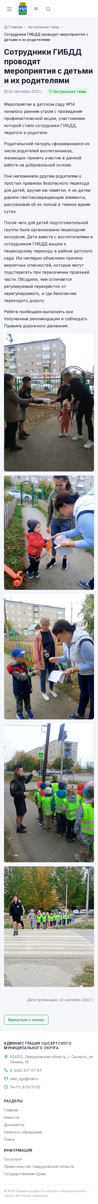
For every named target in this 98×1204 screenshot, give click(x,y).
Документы (14, 1125)
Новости (11, 1117)
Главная (11, 1110)
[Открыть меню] (9, 9)
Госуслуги (13, 1159)
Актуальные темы (43, 27)
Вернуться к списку (26, 1020)
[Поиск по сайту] (48, 9)
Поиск (9, 1139)
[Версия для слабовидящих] (36, 8)
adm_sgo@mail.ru (24, 1079)
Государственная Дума (24, 1174)
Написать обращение (23, 1132)
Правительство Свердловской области (39, 1166)
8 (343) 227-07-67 (26, 1070)
